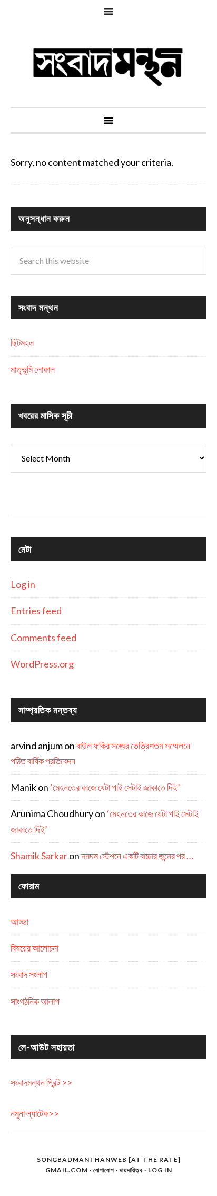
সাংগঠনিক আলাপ (35, 1001)
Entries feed (36, 610)
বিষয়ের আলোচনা (34, 948)
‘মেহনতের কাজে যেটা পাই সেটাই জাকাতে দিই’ (115, 787)
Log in (23, 584)
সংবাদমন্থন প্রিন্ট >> (41, 1082)
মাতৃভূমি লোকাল (33, 369)
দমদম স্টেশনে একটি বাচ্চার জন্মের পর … (137, 855)
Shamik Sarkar (39, 855)
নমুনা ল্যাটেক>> (35, 1113)
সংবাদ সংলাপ (29, 974)
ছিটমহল (22, 342)
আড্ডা (19, 921)
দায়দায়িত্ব (131, 1170)
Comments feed (43, 637)
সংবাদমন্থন (108, 65)
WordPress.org (42, 664)
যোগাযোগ (103, 1170)
